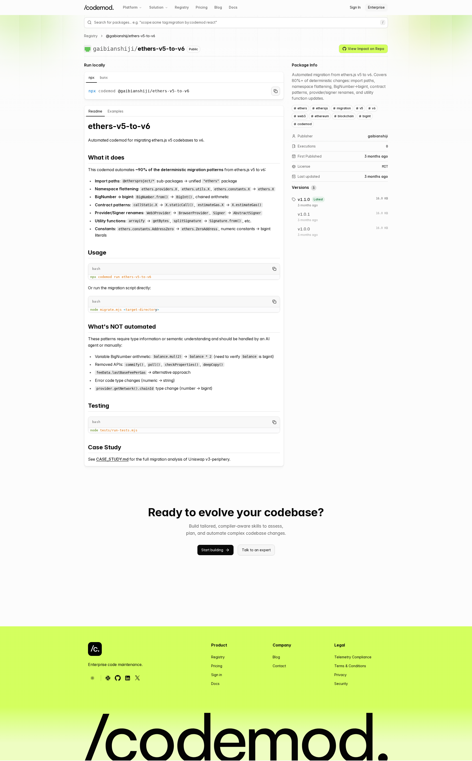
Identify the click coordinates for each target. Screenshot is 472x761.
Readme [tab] (95, 111)
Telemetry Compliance (352, 657)
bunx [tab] (104, 78)
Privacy (340, 675)
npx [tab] (91, 78)
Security (341, 683)
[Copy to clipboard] (275, 91)
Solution (156, 7)
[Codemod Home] (99, 7)
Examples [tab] (115, 111)
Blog (218, 7)
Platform (130, 7)
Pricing (201, 7)
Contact (279, 666)
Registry (182, 7)
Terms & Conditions (350, 666)
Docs (233, 7)
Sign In (355, 7)
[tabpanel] (184, 91)
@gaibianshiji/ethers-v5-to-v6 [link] (130, 36)
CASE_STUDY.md (112, 459)
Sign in (216, 675)
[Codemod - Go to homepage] (95, 649)
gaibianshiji (113, 48)
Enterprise (376, 7)
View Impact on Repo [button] (366, 49)
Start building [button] (212, 550)
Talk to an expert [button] (256, 550)
